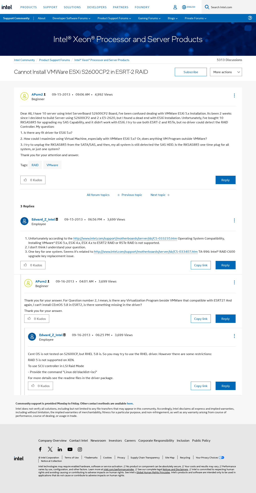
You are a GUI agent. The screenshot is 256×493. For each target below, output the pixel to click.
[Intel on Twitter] (50, 449)
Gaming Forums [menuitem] (148, 18)
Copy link (200, 265)
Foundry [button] (142, 7)
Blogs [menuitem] (171, 18)
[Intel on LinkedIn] (60, 449)
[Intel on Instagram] (79, 449)
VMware (52, 165)
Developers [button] (97, 7)
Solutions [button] (72, 7)
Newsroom (98, 440)
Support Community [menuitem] (16, 18)
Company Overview (52, 440)
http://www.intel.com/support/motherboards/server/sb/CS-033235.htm (125, 238)
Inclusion (183, 440)
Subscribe (191, 72)
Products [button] (28, 7)
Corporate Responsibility (156, 440)
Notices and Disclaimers (175, 469)
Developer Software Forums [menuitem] (70, 18)
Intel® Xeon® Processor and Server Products (101, 60)
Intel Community (24, 60)
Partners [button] (120, 7)
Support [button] (50, 7)
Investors (115, 440)
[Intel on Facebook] (40, 449)
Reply (225, 180)
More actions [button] (222, 72)
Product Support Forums (54, 60)
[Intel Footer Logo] (19, 458)
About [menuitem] (41, 18)
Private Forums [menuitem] (194, 18)
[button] (234, 95)
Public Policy (201, 440)
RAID (35, 165)
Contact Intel (78, 440)
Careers (130, 440)
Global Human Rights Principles (153, 472)
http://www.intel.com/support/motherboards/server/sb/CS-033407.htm (146, 251)
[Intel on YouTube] (70, 449)
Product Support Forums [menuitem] (113, 18)
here (130, 403)
